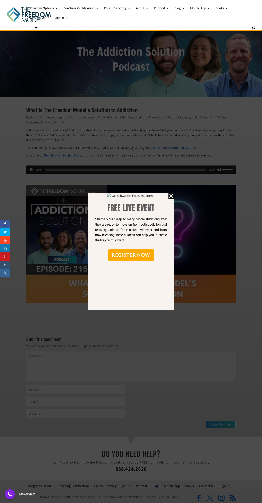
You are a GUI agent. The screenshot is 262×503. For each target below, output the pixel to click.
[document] (131, 251)
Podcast (159, 8)
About (140, 8)
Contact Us (37, 18)
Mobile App (198, 8)
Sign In (59, 18)
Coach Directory (115, 8)
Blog (178, 8)
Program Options (42, 8)
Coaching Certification (79, 8)
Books (220, 8)
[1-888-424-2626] (10, 494)
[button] (171, 196)
